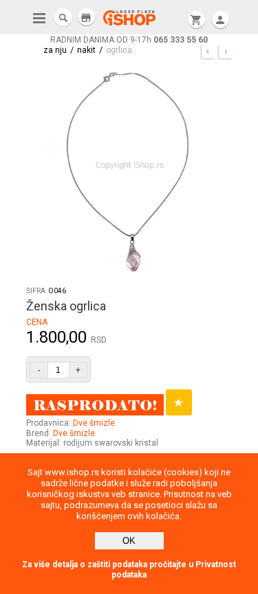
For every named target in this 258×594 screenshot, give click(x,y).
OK (129, 541)
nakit (86, 50)
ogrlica (119, 50)
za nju (55, 50)
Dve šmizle (94, 423)
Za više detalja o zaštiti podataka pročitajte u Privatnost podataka (129, 570)
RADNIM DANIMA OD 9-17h (129, 40)
